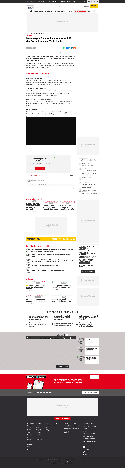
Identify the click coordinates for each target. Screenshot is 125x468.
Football (38, 425)
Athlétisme (38, 429)
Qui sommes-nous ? (87, 439)
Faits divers (29, 425)
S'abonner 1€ (94, 6)
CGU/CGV (85, 429)
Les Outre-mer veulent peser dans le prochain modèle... (36, 287)
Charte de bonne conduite (88, 436)
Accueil (28, 33)
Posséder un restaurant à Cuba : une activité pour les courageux (38, 324)
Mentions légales (72, 463)
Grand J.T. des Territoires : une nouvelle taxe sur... (50, 207)
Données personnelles (87, 434)
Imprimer (32, 48)
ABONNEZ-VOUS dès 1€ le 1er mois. (51, 239)
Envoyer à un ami (35, 48)
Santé (28, 441)
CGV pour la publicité (91, 426)
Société (28, 436)
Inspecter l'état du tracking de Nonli (90, 441)
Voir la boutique (40, 168)
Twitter (86, 451)
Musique (47, 425)
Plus (89, 11)
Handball (38, 430)
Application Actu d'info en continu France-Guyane (76, 429)
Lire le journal (36, 6)
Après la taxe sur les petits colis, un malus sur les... (62, 300)
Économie (64, 11)
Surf (37, 437)
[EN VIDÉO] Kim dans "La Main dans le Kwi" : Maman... (91, 358)
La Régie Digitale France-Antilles (85, 459)
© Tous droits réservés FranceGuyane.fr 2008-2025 (59, 463)
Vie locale (29, 427)
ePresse (57, 461)
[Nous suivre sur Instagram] (38, 392)
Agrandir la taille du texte (30, 48)
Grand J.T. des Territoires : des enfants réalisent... (67, 207)
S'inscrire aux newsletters (90, 392)
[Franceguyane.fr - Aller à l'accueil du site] (62, 6)
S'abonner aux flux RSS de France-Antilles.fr (74, 48)
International (29, 449)
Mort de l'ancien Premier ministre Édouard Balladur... (37, 300)
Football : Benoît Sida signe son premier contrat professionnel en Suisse (88, 324)
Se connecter (86, 6)
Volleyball (38, 434)
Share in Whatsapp (64, 48)
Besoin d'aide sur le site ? (88, 423)
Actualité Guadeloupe (45, 459)
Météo (56, 425)
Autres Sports (39, 439)
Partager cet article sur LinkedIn (72, 48)
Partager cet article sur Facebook (67, 48)
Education (29, 439)
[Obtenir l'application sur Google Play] (41, 376)
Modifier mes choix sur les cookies (89, 433)
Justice (28, 432)
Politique (57, 11)
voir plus (91, 174)
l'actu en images (87, 247)
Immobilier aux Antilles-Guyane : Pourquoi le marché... (91, 341)
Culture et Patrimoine (48, 430)
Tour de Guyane (38, 11)
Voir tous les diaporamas (88, 271)
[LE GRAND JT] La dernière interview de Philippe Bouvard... (33, 206)
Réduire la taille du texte (27, 48)
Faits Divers (48, 11)
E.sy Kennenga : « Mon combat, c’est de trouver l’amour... (91, 349)
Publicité (84, 426)
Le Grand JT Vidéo (39, 33)
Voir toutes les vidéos (62, 366)
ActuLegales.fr (62, 461)
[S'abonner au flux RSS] (50, 392)
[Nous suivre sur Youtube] (47, 392)
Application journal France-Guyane (76, 426)
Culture (28, 442)
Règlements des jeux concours (89, 438)
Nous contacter (86, 424)
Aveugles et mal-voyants (70, 461)
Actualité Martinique (53, 459)
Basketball (38, 432)
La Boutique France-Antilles (74, 459)
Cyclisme (38, 427)
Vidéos (61, 335)
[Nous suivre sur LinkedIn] (44, 392)
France (33, 33)
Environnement (30, 444)
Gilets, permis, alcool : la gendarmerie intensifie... (61, 286)
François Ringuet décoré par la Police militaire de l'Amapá (64, 324)
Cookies (84, 431)
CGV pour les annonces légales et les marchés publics (67, 433)
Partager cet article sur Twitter (69, 48)
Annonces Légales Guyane (63, 459)
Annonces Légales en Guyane (67, 429)
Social (28, 437)
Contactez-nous (94, 1)
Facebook (87, 449)
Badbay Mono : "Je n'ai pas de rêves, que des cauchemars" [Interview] (88, 317)
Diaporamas (29, 430)
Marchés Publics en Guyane (67, 426)
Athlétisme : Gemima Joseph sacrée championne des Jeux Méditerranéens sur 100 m (38, 317)
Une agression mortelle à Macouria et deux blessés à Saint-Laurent (62, 317)
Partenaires (85, 428)
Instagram (87, 446)
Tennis (37, 436)
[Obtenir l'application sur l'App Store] (31, 376)
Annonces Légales (80, 11)
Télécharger (94, 377)
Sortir (71, 11)
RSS (86, 454)
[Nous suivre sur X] (41, 392)
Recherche (94, 11)
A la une (31, 11)
